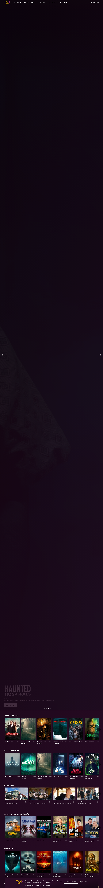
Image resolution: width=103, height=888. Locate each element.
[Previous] (2, 355)
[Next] (100, 355)
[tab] (44, 708)
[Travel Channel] (8, 2)
